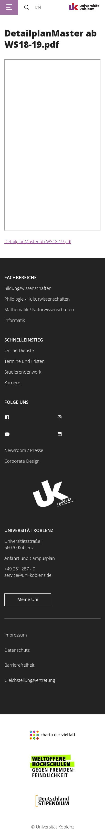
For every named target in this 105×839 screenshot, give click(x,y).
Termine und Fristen (24, 361)
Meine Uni (27, 599)
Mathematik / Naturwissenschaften (39, 309)
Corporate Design (22, 461)
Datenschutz (17, 650)
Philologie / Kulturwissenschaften (37, 299)
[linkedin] (60, 434)
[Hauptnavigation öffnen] (9, 7)
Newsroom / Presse (23, 450)
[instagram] (60, 417)
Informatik (14, 320)
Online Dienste (19, 350)
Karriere (12, 383)
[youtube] (7, 434)
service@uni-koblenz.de (28, 575)
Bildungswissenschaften (28, 288)
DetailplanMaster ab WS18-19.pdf (37, 241)
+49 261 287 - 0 (19, 569)
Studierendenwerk (22, 372)
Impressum (15, 635)
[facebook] (7, 417)
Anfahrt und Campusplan (29, 558)
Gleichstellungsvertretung (29, 680)
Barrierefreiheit (19, 665)
